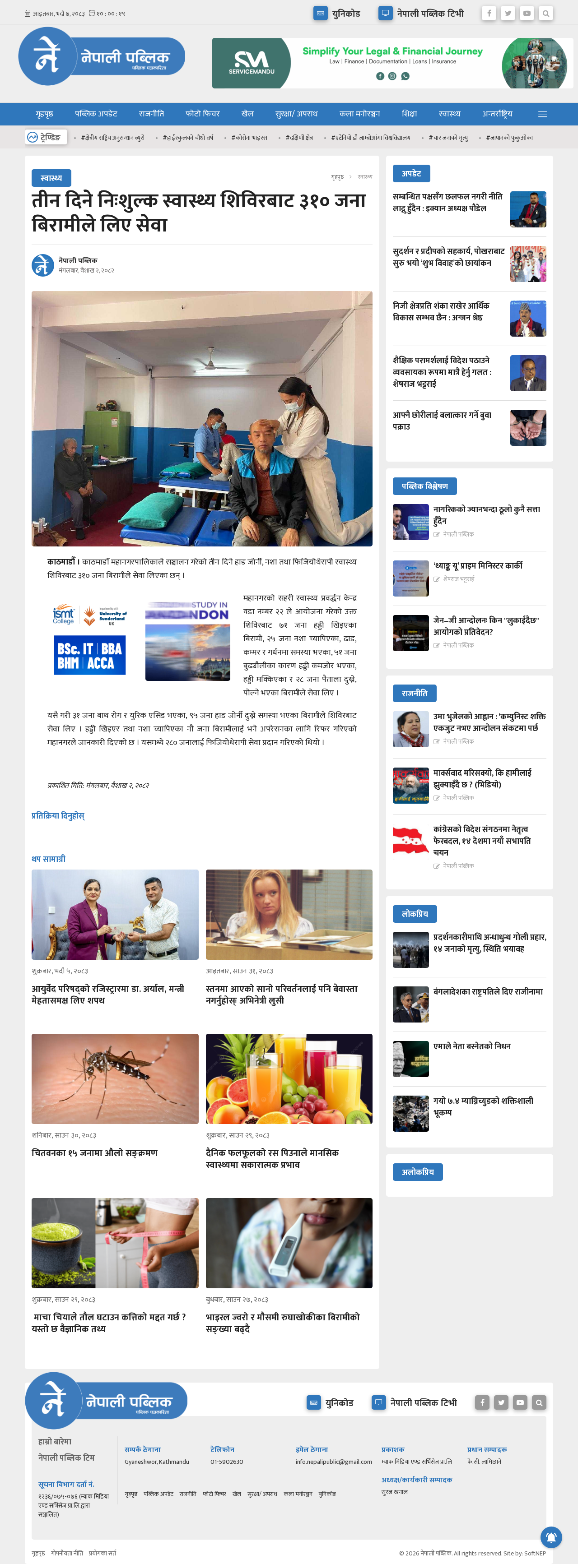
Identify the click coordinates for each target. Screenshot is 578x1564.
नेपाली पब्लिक (78, 261)
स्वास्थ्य (450, 114)
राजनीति (151, 114)
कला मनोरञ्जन (360, 114)
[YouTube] (527, 10)
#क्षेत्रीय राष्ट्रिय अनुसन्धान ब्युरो (112, 138)
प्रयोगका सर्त (102, 1553)
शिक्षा (409, 114)
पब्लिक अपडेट (96, 114)
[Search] (546, 10)
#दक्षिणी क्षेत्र (299, 138)
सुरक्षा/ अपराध (296, 114)
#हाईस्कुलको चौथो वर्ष (188, 138)
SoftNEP (535, 1553)
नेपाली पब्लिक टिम (66, 1458)
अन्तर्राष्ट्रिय (497, 114)
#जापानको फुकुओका (509, 138)
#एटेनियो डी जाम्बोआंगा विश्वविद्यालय (370, 138)
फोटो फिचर (203, 114)
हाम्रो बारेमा (54, 1442)
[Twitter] (508, 10)
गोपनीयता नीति (67, 1553)
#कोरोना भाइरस (249, 138)
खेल (248, 114)
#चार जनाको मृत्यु (448, 138)
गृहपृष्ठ (44, 114)
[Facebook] (489, 10)
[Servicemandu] (389, 90)
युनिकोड (327, 1494)
